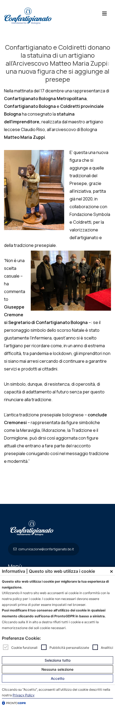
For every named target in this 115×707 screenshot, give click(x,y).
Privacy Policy (23, 695)
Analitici (107, 647)
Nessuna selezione (57, 669)
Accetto (57, 678)
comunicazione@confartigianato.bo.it (46, 549)
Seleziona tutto (58, 660)
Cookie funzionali (24, 647)
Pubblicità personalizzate (69, 647)
